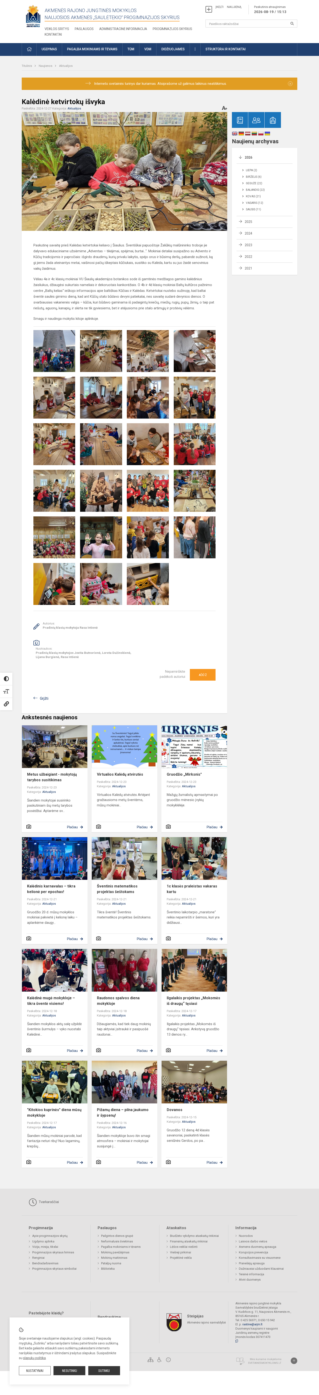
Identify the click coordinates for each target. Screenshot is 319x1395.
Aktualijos (66, 66)
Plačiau (72, 827)
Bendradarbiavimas (45, 1263)
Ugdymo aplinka (43, 1241)
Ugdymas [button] (49, 49)
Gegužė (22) (254, 183)
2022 (248, 257)
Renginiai (38, 1257)
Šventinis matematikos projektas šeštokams (117, 889)
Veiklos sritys (57, 29)
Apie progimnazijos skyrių (49, 1236)
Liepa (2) (251, 170)
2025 (248, 222)
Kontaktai (53, 34)
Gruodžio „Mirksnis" (184, 774)
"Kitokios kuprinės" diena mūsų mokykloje (54, 1113)
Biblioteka (108, 1268)
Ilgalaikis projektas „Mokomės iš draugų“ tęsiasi (193, 1001)
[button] (29, 49)
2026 (248, 157)
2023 (248, 245)
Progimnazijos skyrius (172, 29)
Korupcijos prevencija (253, 1252)
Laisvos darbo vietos (253, 1241)
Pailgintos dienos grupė (117, 1236)
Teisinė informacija (251, 1274)
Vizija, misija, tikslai (45, 1246)
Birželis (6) (254, 176)
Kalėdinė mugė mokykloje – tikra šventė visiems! (51, 1001)
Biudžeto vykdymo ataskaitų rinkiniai (194, 1236)
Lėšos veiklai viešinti (184, 1246)
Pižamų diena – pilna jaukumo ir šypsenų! (123, 1113)
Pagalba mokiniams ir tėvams (121, 1246)
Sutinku (104, 1371)
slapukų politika (34, 1358)
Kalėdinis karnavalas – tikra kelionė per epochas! (51, 889)
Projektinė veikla (181, 1257)
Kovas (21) (253, 196)
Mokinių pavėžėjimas (115, 1252)
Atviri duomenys (250, 1279)
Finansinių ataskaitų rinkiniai (189, 1241)
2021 (248, 268)
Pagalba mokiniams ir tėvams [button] (92, 49)
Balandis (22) (255, 189)
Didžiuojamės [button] (173, 49)
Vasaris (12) (254, 203)
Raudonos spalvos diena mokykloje (118, 1001)
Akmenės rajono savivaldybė (206, 1322)
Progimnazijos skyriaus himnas (53, 1252)
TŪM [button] (131, 49)
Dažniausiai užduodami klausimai (261, 1268)
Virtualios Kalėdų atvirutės (120, 774)
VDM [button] (147, 49)
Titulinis (27, 66)
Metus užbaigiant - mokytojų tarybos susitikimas (52, 777)
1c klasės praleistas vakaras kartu (192, 889)
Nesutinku (69, 1371)
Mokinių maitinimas (114, 1257)
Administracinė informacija (123, 29)
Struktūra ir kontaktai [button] (226, 49)
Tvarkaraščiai (48, 1202)
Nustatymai (34, 1371)
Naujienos (46, 66)
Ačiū (203, 675)
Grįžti (44, 698)
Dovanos (174, 1110)
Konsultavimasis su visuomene (259, 1257)
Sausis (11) (253, 209)
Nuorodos (246, 1236)
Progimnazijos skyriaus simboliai (54, 1268)
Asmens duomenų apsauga (257, 1246)
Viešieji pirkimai (180, 1252)
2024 (248, 233)
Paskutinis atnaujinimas (270, 9)
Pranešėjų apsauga (252, 1263)
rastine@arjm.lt (252, 1324)
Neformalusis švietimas (117, 1241)
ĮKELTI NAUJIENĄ (228, 7)
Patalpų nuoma (111, 1263)
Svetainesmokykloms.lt (264, 1362)
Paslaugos (84, 29)
